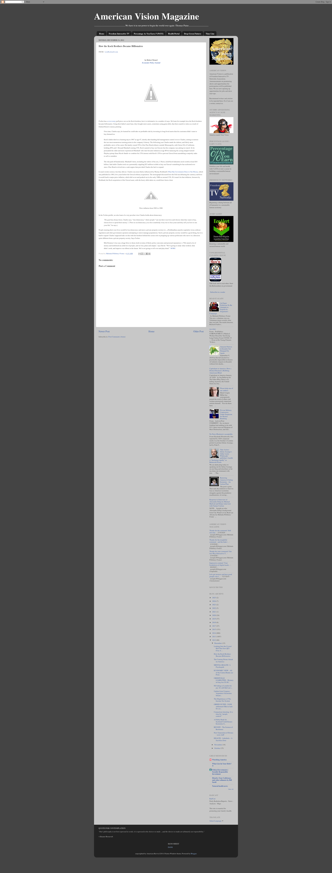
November (218, 744)
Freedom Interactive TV (119, 33)
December (218, 643)
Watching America (219, 759)
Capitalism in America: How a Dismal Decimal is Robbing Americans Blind (220, 370)
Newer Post (104, 331)
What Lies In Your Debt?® (221, 764)
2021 (214, 612)
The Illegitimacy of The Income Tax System (222, 700)
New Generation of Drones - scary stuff (223, 734)
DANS (170, 847)
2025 (214, 597)
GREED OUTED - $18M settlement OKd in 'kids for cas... (223, 706)
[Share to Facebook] (147, 253)
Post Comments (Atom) (117, 337)
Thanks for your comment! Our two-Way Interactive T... (220, 552)
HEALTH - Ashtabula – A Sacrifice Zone (223, 739)
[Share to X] (144, 253)
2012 (214, 640)
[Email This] (139, 253)
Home (101, 33)
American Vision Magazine (146, 16)
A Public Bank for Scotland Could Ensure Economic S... (223, 721)
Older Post (198, 331)
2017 (214, 626)
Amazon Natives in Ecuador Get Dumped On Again (226, 350)
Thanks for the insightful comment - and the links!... (219, 541)
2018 (214, 622)
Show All (230, 789)
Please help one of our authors (226, 389)
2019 (214, 619)
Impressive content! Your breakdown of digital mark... (219, 564)
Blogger (193, 853)
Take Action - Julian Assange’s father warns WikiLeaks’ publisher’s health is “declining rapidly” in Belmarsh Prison (221, 455)
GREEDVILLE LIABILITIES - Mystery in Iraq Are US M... (223, 680)
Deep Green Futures (192, 33)
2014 (214, 633)
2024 (214, 601)
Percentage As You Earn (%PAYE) (149, 33)
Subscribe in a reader (217, 292)
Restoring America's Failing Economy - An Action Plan (226, 481)
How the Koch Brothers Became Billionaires (222, 655)
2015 (214, 629)
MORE (173, 248)
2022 (214, 608)
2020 (214, 615)
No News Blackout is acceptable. (221, 434)
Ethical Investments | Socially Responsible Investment (220, 772)
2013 (214, 636)
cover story (112, 121)
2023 (214, 604)
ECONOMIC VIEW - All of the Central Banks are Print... (223, 672)
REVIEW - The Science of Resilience (223, 728)
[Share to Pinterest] (149, 253)
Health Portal (173, 33)
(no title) (212, 329)
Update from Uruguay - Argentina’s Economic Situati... (223, 693)
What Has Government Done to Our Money (183, 172)
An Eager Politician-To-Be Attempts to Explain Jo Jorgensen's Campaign (220, 308)
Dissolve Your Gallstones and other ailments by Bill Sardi (222, 780)
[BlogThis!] (142, 253)
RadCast (212, 798)
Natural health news (220, 786)
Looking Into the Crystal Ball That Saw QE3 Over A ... (222, 648)
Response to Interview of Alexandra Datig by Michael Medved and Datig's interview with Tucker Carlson (220, 502)
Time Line (210, 33)
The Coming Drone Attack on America (223, 660)
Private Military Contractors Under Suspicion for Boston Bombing (226, 414)
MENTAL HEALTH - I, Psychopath (222, 666)
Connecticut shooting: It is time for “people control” (223, 714)
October (217, 748)
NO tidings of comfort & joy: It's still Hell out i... (223, 687)
